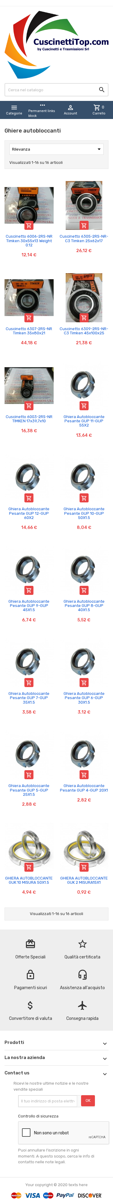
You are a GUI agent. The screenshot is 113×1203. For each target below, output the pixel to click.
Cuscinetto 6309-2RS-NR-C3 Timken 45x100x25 (84, 331)
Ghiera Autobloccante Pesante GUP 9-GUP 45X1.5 (28, 605)
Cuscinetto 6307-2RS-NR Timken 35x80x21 (29, 331)
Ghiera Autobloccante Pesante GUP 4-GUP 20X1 (84, 787)
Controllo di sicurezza (38, 1116)
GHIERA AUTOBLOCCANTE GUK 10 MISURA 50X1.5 (29, 880)
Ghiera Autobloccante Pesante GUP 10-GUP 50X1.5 (84, 513)
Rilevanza (57, 149)
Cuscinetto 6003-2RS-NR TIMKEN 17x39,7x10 (29, 418)
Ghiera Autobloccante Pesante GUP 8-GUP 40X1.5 (84, 605)
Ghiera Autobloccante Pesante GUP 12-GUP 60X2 (28, 513)
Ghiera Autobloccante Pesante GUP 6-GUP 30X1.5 (84, 698)
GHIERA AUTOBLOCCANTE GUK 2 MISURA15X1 (84, 880)
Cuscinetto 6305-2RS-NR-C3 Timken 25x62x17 (84, 238)
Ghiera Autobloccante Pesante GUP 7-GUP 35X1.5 (28, 698)
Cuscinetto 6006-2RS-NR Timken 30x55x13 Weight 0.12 (29, 240)
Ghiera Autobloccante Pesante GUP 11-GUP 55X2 (84, 421)
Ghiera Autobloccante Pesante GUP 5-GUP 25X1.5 (28, 790)
